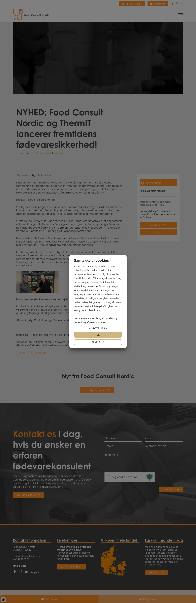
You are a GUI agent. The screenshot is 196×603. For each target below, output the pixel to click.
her (104, 322)
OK (98, 334)
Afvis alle (98, 342)
